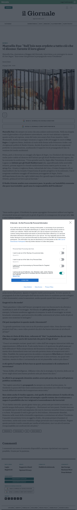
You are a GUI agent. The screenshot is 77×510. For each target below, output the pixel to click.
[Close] (71, 223)
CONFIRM (25, 280)
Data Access (38, 287)
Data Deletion (28, 287)
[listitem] (38, 249)
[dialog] (38, 255)
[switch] (61, 253)
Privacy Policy (49, 287)
